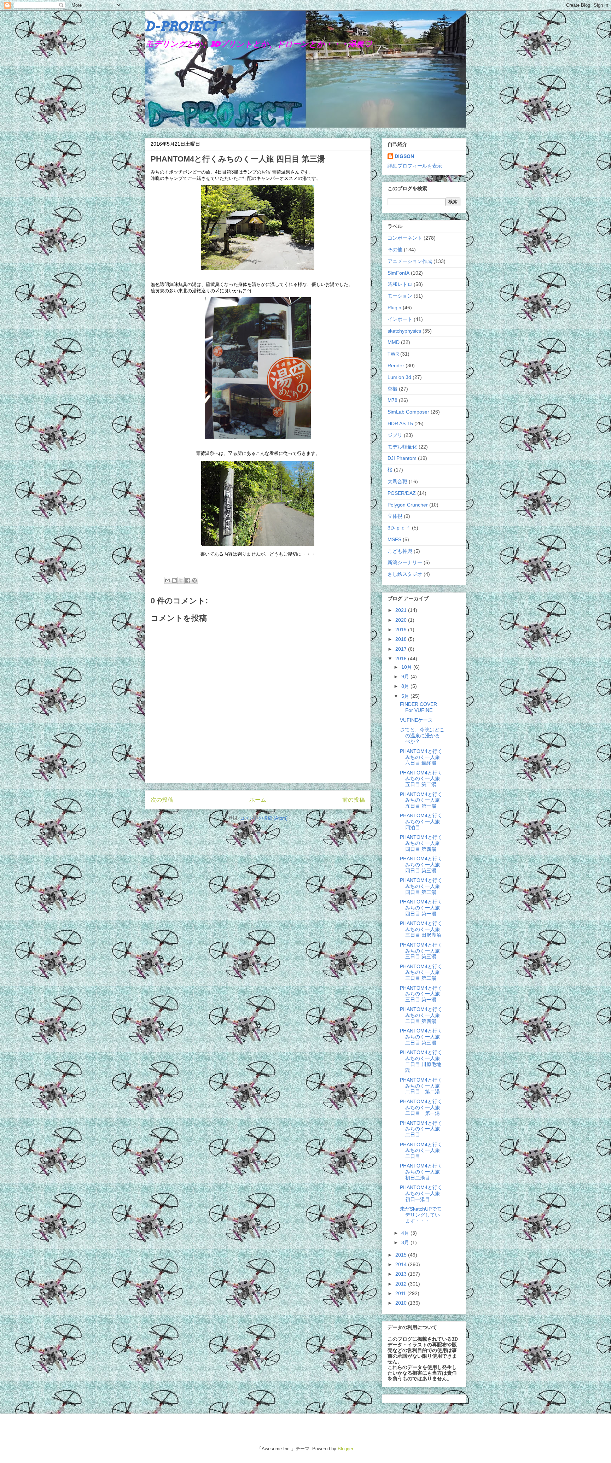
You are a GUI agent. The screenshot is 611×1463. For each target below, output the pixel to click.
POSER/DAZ (402, 493)
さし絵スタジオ (405, 574)
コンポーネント (405, 238)
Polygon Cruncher (408, 505)
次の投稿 (162, 800)
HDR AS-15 (400, 423)
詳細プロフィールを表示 (415, 166)
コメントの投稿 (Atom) (263, 818)
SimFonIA (398, 273)
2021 (401, 610)
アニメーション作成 (410, 261)
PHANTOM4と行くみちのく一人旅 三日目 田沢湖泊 (421, 929)
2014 (401, 1264)
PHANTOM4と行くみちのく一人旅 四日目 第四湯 (421, 843)
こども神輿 (400, 551)
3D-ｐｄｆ (399, 528)
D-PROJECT (182, 26)
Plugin (394, 307)
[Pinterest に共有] (194, 580)
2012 (401, 1284)
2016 (401, 658)
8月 (406, 686)
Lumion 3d (399, 377)
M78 (392, 400)
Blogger (345, 1448)
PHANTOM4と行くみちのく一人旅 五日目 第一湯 (421, 800)
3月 (406, 1242)
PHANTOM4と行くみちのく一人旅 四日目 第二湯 (421, 886)
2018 (401, 639)
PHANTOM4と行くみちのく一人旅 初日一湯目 (422, 1193)
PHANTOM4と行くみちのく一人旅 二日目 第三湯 (421, 1037)
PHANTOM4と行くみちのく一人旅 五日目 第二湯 (421, 779)
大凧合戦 (397, 481)
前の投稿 (353, 800)
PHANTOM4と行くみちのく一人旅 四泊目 (421, 821)
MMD (394, 342)
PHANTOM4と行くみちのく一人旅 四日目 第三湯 (421, 864)
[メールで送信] (167, 580)
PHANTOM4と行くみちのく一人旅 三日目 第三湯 (421, 951)
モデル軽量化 (402, 447)
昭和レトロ (400, 284)
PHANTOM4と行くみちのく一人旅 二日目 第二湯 (421, 1086)
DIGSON (404, 156)
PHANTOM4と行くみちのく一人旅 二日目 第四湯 (421, 1015)
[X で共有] (181, 580)
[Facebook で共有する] (187, 580)
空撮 (392, 389)
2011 (401, 1293)
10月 (407, 667)
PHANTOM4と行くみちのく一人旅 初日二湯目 (421, 1172)
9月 (406, 676)
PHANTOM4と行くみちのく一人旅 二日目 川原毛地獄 (421, 1061)
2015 (401, 1255)
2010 (401, 1303)
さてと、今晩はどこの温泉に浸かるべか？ (422, 735)
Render (396, 365)
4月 (406, 1233)
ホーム (257, 800)
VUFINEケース (416, 720)
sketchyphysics (404, 331)
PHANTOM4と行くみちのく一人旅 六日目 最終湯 (421, 757)
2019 (401, 629)
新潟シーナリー (405, 562)
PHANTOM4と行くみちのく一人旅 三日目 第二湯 (421, 972)
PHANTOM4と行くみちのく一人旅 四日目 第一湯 (421, 908)
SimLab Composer (408, 412)
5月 (406, 696)
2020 (401, 620)
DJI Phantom (402, 458)
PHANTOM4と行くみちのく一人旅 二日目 (421, 1129)
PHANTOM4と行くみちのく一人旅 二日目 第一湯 (421, 1107)
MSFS (394, 539)
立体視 (395, 516)
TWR (393, 354)
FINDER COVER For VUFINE (418, 707)
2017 (401, 649)
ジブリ (395, 435)
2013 (401, 1274)
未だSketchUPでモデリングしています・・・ (421, 1215)
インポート (400, 319)
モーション (400, 296)
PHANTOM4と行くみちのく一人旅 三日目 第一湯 (421, 994)
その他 (395, 249)
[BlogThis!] (174, 580)
